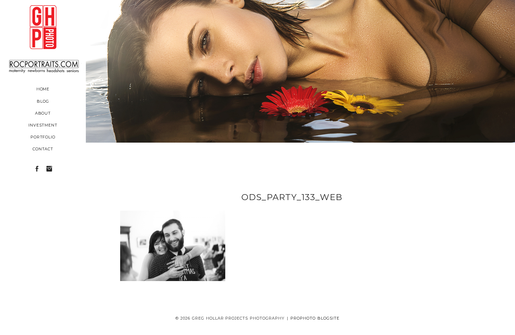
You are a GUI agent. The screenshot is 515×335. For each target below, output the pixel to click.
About (43, 113)
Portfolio (43, 137)
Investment (43, 125)
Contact (43, 148)
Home (43, 89)
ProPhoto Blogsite (314, 318)
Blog (43, 101)
